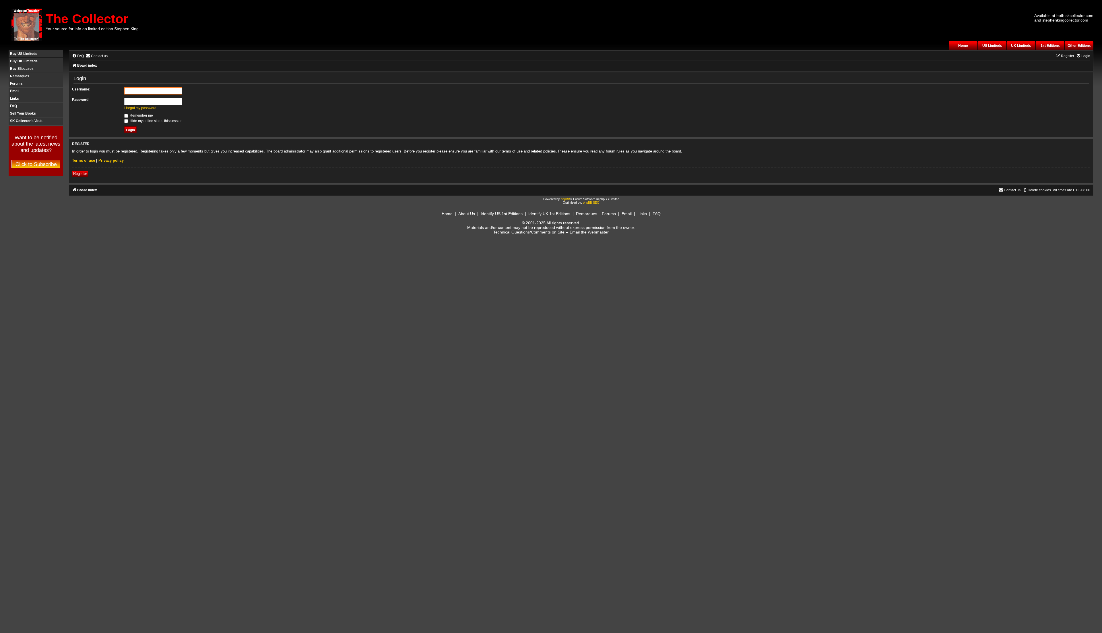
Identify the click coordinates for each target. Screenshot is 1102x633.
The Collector (87, 18)
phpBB (565, 199)
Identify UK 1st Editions (549, 213)
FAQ (13, 106)
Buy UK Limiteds (24, 61)
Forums (16, 84)
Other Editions (1079, 46)
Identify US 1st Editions (502, 213)
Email (14, 91)
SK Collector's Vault (26, 121)
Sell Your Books (23, 113)
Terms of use (83, 160)
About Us (466, 213)
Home (963, 46)
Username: (81, 89)
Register (80, 173)
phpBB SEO (591, 202)
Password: (81, 100)
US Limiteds (992, 46)
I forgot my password (140, 108)
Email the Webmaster (589, 232)
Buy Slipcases (22, 69)
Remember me (141, 115)
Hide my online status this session (156, 121)
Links (14, 99)
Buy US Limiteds (23, 54)
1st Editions (1050, 46)
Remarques (19, 76)
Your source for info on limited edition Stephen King (92, 28)
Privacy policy (111, 160)
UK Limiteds (1021, 46)
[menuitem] (78, 56)
